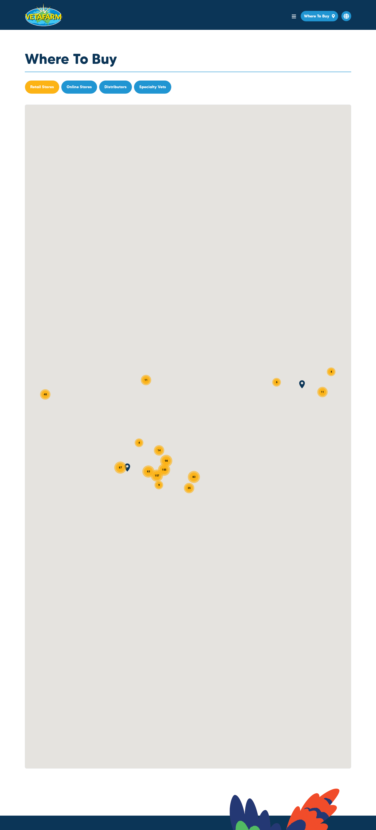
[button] (346, 16)
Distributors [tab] (115, 86)
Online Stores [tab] (79, 86)
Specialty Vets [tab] (152, 86)
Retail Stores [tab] (42, 86)
